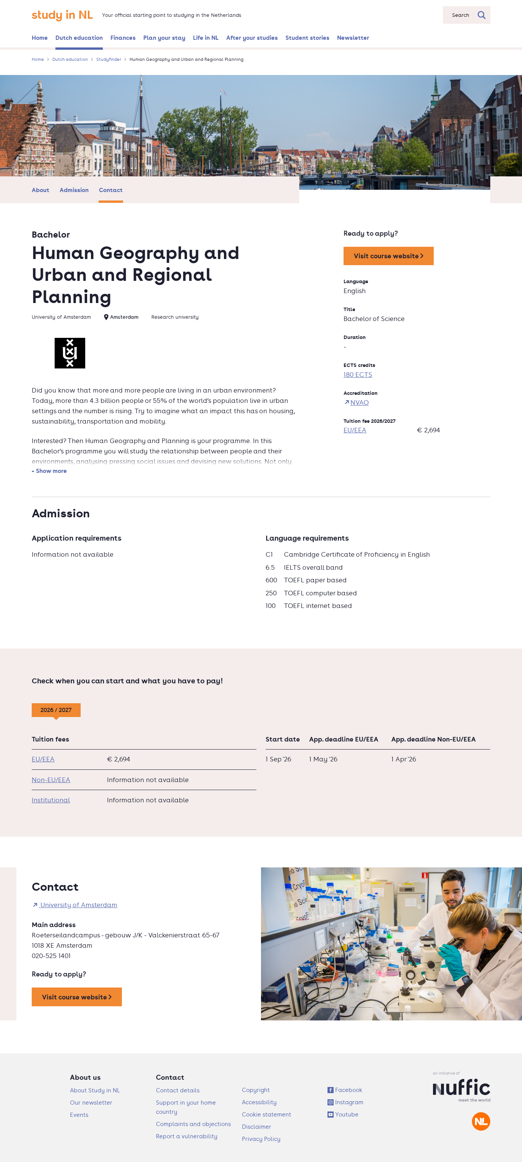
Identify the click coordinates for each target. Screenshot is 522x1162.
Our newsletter (91, 1102)
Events (79, 1114)
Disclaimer (256, 1126)
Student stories (307, 37)
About (40, 190)
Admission (74, 190)
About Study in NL (95, 1090)
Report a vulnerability (186, 1136)
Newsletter (353, 37)
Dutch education (79, 37)
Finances (123, 37)
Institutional (51, 800)
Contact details (177, 1090)
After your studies (252, 37)
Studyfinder (108, 59)
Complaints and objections (193, 1124)
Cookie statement (266, 1114)
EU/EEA (355, 430)
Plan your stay (164, 37)
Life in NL (206, 37)
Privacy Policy (261, 1138)
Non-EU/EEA (51, 780)
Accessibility (259, 1102)
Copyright (256, 1090)
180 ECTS (358, 374)
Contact (111, 190)
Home (40, 37)
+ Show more (49, 470)
